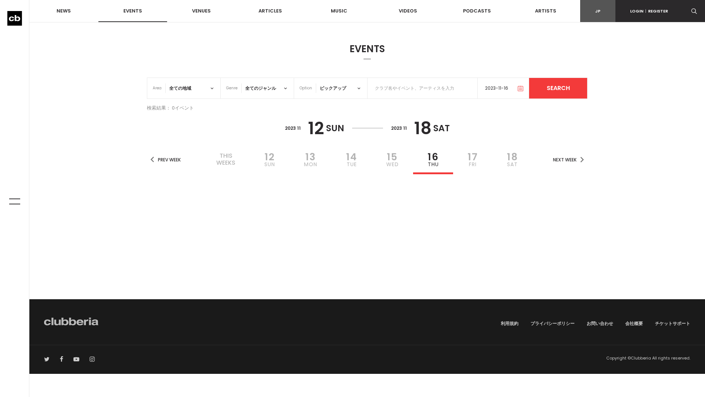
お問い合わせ (600, 323)
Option (306, 88)
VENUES (201, 10)
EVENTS (132, 10)
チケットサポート (672, 323)
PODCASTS (477, 10)
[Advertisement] (367, 236)
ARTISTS (545, 10)
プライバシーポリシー (553, 323)
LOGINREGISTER (649, 11)
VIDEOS (408, 10)
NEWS (64, 10)
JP (597, 11)
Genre (232, 88)
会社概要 (634, 323)
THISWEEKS (225, 159)
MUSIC (339, 10)
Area (157, 88)
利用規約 (509, 323)
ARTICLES (270, 10)
